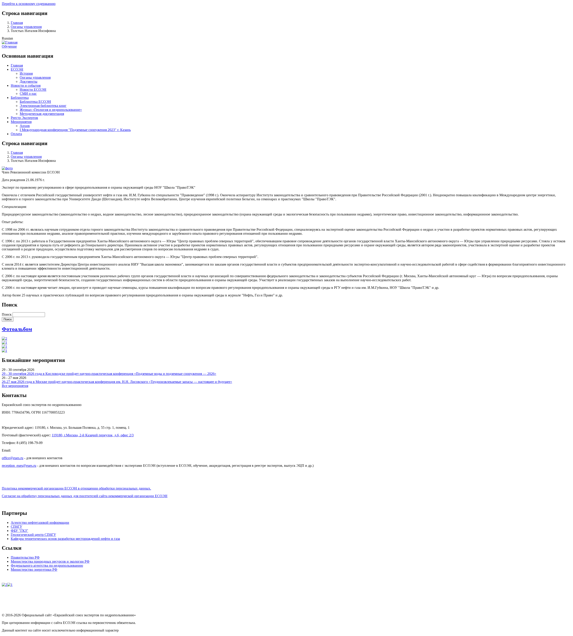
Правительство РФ (25, 557)
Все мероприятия (15, 386)
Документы (28, 81)
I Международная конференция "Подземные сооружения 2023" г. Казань (75, 130)
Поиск (7, 314)
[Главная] (9, 42)
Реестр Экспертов (24, 118)
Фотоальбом (17, 329)
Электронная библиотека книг (43, 106)
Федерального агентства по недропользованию (47, 565)
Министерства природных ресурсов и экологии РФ (50, 561)
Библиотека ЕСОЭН (35, 102)
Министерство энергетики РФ (34, 569)
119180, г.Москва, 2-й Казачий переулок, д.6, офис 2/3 (93, 435)
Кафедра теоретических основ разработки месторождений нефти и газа (65, 539)
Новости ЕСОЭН (33, 89)
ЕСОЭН (17, 69)
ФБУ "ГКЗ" (19, 530)
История (26, 73)
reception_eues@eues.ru (19, 465)
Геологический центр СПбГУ (33, 535)
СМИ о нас (28, 93)
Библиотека (20, 97)
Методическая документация (42, 114)
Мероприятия (21, 122)
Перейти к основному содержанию (29, 4)
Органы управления (26, 27)
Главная (17, 23)
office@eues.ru (12, 458)
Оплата (16, 134)
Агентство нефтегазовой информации (40, 522)
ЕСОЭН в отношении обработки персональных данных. (76, 488)
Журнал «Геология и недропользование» (51, 110)
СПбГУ (16, 526)
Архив (25, 126)
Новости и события (26, 85)
